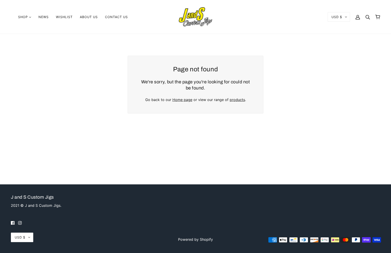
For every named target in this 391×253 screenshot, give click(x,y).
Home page (182, 99)
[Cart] (378, 17)
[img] (12, 222)
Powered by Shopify (195, 239)
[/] (195, 16)
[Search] (367, 17)
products (237, 99)
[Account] (357, 17)
